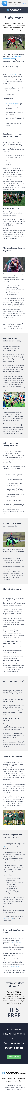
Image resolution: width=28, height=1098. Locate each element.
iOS (20, 942)
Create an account (12, 103)
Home (3, 1078)
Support (8, 1081)
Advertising (21, 1078)
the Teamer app (11, 74)
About (14, 1078)
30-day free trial (8, 918)
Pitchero (5, 847)
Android (14, 942)
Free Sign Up (14, 1057)
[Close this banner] (1, 3)
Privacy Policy (17, 1081)
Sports (9, 1078)
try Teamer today (14, 966)
